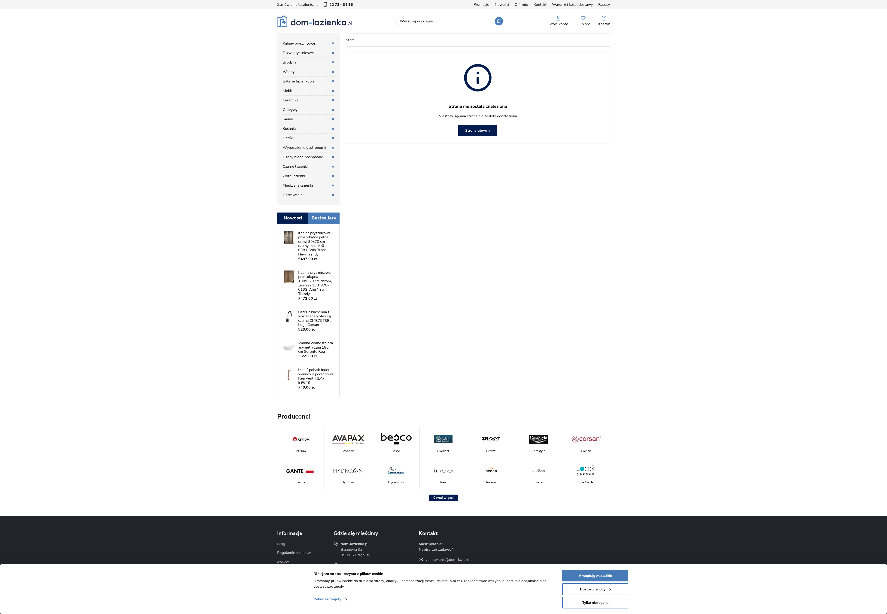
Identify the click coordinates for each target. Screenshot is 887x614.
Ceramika (290, 100)
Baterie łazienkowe (299, 81)
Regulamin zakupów (294, 552)
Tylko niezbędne (595, 603)
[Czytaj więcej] (443, 498)
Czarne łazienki (295, 166)
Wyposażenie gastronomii (304, 147)
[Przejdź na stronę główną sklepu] (314, 21)
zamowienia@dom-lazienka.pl (451, 559)
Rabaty (604, 4)
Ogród (288, 138)
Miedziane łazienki (298, 185)
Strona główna (477, 130)
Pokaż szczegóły (327, 599)
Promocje (481, 4)
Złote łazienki (294, 176)
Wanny (289, 71)
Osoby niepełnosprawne (303, 157)
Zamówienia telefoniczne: (315, 4)
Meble (288, 90)
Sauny (288, 119)
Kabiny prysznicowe (299, 43)
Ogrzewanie (293, 195)
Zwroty (283, 561)
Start (350, 40)
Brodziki (289, 62)
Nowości (502, 4)
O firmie (521, 4)
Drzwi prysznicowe (298, 52)
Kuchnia (289, 128)
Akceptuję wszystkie (595, 576)
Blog (281, 544)
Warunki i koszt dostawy (572, 4)
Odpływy (290, 109)
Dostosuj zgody (592, 589)
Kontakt (540, 4)
